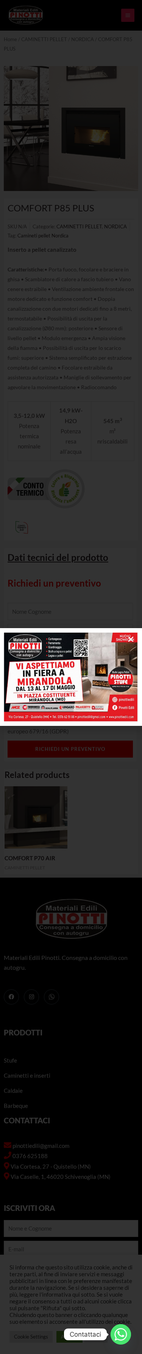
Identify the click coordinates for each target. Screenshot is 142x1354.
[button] (130, 639)
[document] (71, 677)
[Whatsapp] (121, 1334)
